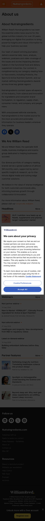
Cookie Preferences (22, 283)
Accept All (22, 289)
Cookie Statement (33, 276)
